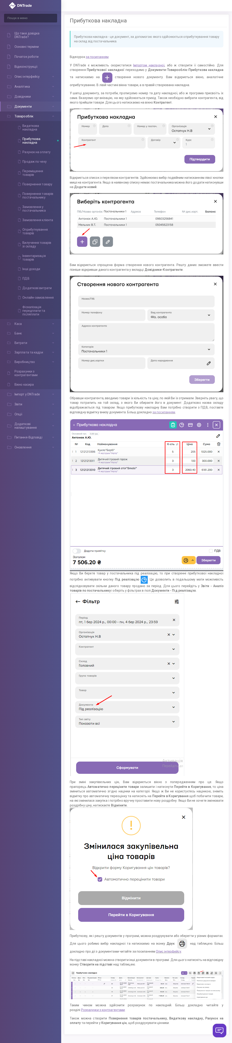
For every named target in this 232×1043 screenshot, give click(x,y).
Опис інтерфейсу (168, 951)
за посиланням (163, 412)
